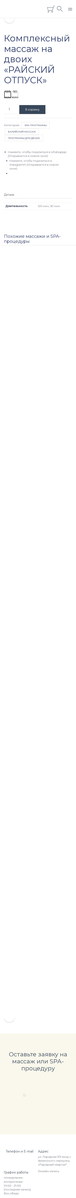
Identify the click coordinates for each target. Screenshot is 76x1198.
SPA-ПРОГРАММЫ (36, 125)
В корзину (32, 109)
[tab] (11, 194)
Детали (9, 195)
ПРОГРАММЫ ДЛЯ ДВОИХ (24, 138)
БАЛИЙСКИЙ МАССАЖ (22, 131)
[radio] (8, 94)
